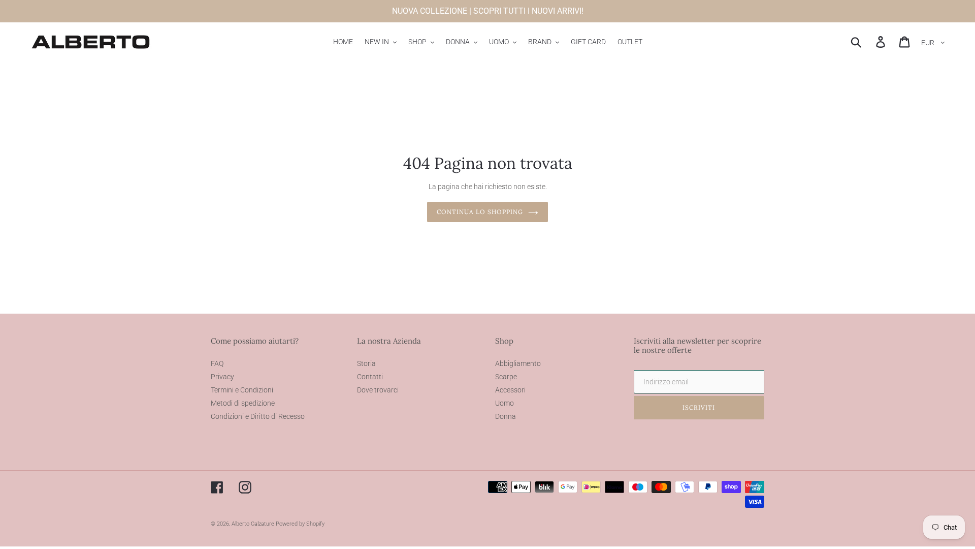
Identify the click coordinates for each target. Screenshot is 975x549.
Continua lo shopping (480, 212)
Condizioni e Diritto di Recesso (258, 416)
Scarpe (506, 377)
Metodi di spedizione (243, 403)
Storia (366, 363)
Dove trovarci (378, 390)
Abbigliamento (518, 363)
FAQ (217, 363)
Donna (505, 416)
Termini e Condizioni (242, 390)
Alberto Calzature (253, 524)
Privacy (222, 377)
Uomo (504, 403)
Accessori (510, 390)
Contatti (370, 377)
